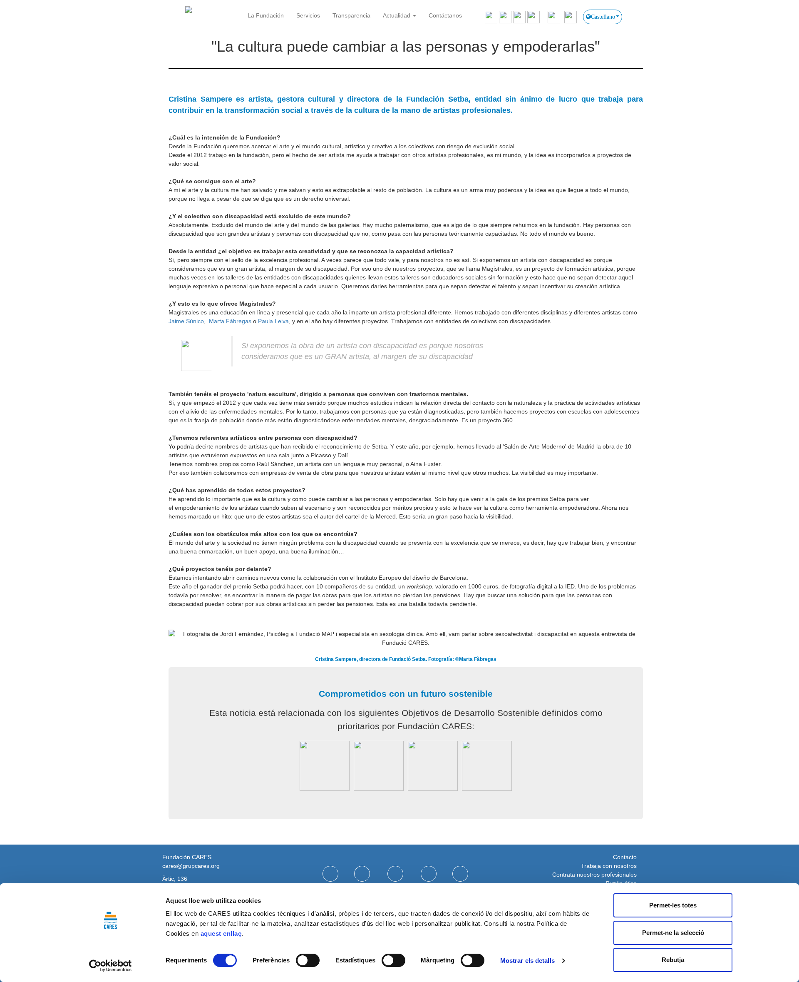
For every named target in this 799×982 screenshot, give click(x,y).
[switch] (308, 960)
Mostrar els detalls (527, 960)
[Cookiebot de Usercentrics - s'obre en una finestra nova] (110, 966)
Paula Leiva (273, 321)
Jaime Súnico (186, 321)
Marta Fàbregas (230, 321)
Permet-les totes (673, 905)
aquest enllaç (221, 933)
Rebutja (673, 959)
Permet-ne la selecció (673, 932)
